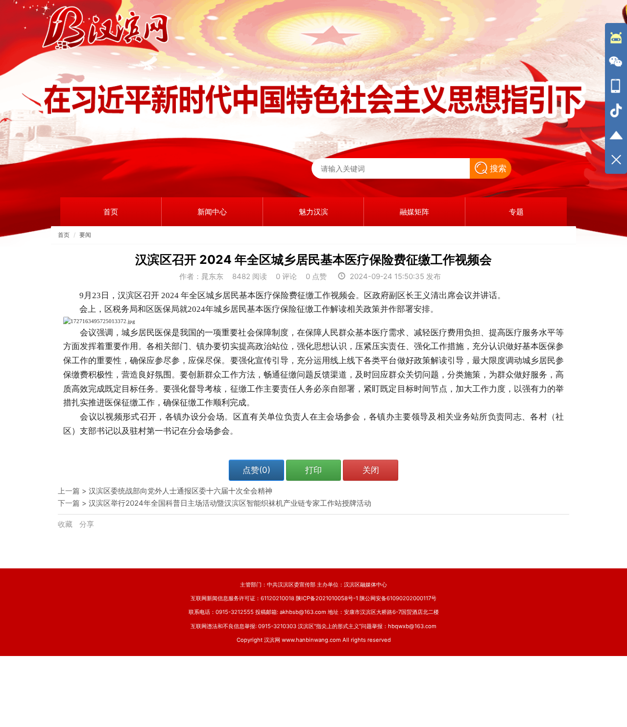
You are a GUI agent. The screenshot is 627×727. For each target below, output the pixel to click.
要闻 (85, 234)
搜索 (498, 168)
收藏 (66, 524)
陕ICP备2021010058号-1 (327, 598)
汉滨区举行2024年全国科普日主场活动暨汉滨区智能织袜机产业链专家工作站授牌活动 (230, 503)
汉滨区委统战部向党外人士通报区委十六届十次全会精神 (180, 490)
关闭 (370, 470)
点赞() (256, 470)
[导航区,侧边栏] (616, 98)
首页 (64, 234)
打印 (313, 470)
